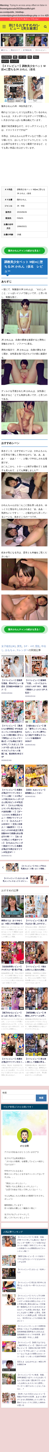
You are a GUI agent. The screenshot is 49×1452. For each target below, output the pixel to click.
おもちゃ (5, 61)
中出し (36, 57)
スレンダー (14, 61)
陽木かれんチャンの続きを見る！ (24, 251)
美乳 (15, 57)
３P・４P (22, 57)
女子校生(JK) (6, 57)
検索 (4, 1093)
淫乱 (29, 57)
